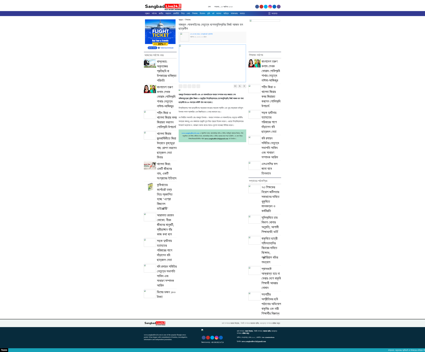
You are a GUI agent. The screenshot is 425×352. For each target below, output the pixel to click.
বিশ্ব (182, 13)
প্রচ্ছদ (147, 13)
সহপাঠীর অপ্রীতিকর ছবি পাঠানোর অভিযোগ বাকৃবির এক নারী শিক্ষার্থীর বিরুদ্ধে (271, 303)
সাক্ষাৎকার (234, 13)
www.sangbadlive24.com (190, 133)
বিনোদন (202, 13)
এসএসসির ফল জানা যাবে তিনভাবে (269, 168)
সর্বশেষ (154, 13)
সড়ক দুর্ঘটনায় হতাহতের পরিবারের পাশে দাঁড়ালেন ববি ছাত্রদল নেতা (164, 250)
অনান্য (242, 13)
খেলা (188, 13)
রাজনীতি (176, 13)
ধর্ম (213, 13)
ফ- (240, 86)
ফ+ (235, 86)
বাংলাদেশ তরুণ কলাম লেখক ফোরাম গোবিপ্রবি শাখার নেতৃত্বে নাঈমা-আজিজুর (166, 96)
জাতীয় (161, 13)
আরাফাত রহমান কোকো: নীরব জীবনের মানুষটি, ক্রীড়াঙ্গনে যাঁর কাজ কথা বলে (165, 224)
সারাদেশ (168, 13)
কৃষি (208, 13)
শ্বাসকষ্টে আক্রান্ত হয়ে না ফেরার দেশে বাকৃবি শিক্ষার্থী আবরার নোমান (271, 278)
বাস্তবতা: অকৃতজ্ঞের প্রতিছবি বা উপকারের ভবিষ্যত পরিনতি (166, 71)
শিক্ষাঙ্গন (195, 13)
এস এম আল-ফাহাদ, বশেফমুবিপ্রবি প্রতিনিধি (201, 34)
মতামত (218, 13)
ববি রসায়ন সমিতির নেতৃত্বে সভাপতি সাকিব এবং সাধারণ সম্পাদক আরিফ (167, 276)
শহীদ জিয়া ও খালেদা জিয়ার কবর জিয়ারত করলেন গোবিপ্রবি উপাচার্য (271, 96)
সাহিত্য (226, 13)
